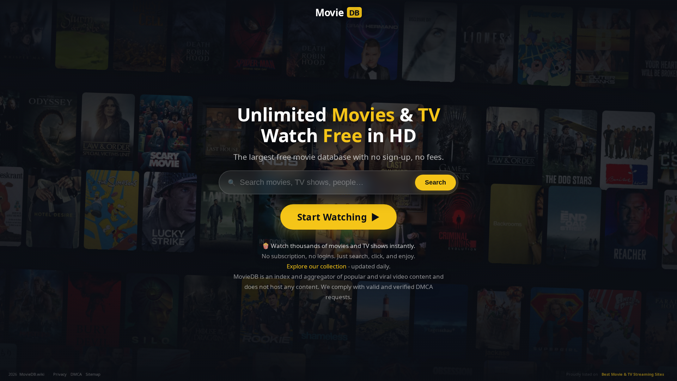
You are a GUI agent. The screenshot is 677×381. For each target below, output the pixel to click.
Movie (337, 12)
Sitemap (93, 374)
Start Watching (338, 217)
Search (435, 182)
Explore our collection (317, 266)
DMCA (76, 374)
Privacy (60, 374)
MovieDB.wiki (31, 374)
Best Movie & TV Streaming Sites (633, 374)
